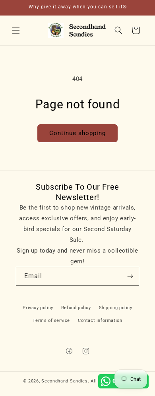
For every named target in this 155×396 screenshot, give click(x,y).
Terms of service (51, 320)
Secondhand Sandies (64, 381)
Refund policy (76, 307)
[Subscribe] (130, 276)
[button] (16, 30)
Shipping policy (115, 307)
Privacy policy (38, 307)
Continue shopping (77, 133)
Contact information (100, 320)
